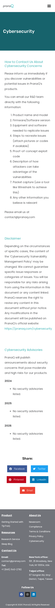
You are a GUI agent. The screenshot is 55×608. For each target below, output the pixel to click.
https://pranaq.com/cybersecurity (28, 329)
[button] (49, 6)
